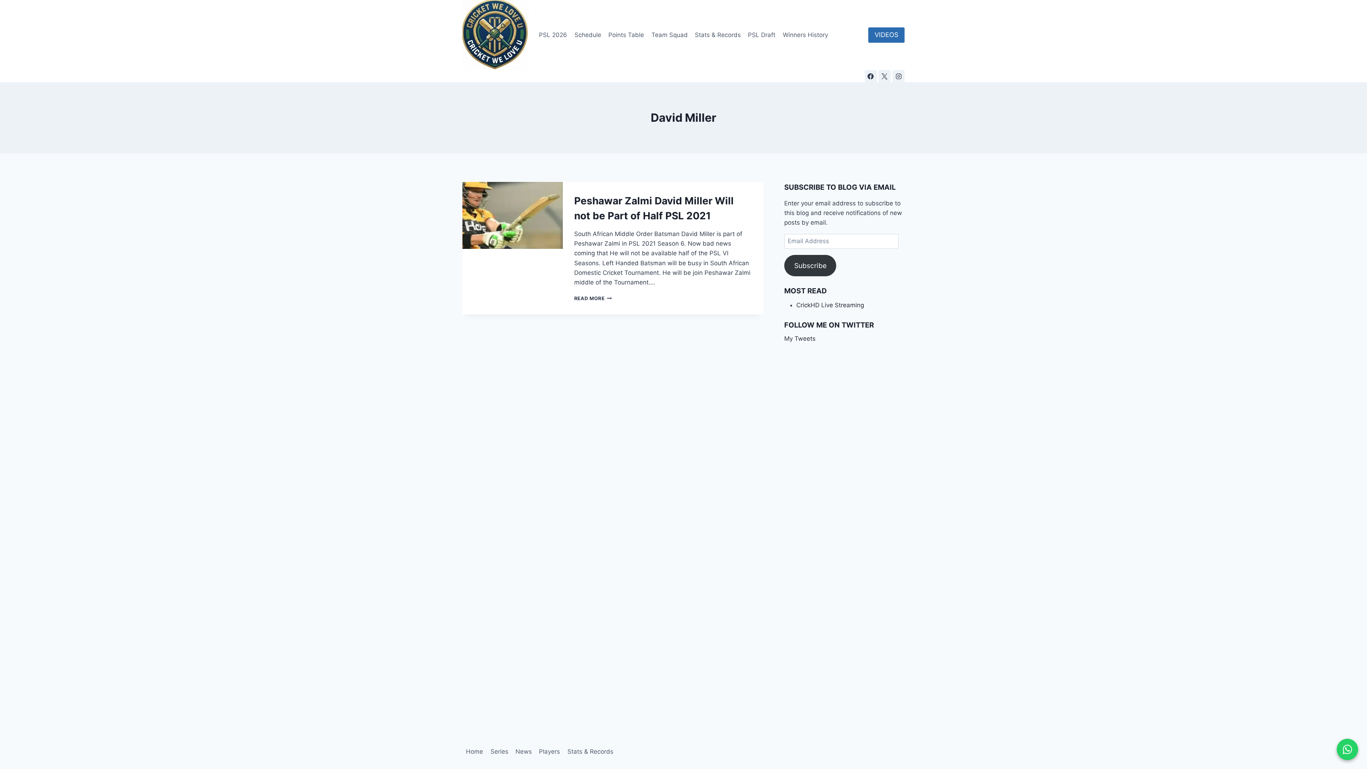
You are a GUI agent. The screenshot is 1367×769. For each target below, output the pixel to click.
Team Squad (669, 34)
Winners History (805, 34)
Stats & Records (718, 34)
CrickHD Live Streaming (830, 305)
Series (499, 751)
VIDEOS (886, 34)
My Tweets (800, 338)
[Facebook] (871, 76)
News (523, 751)
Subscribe (810, 265)
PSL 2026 (553, 34)
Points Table (626, 34)
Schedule (588, 34)
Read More (593, 298)
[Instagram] (898, 76)
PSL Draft (761, 34)
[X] (885, 76)
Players (549, 751)
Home (474, 751)
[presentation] (512, 215)
